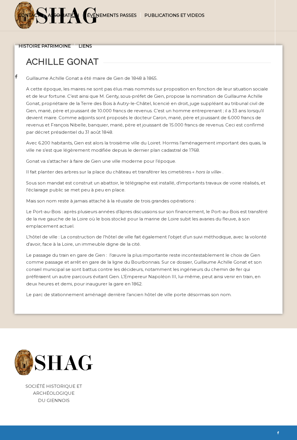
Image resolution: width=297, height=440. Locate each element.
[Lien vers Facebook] (16, 76)
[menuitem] (29, 15)
